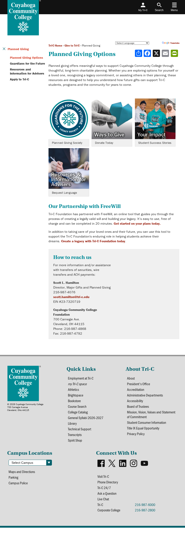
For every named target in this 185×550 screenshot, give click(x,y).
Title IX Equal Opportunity (143, 428)
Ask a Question (106, 493)
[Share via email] (165, 53)
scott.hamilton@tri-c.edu (71, 297)
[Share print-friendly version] (174, 53)
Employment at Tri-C (80, 378)
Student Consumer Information (146, 422)
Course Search (77, 406)
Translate (174, 43)
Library (72, 423)
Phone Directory (107, 482)
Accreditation (135, 389)
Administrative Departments (145, 395)
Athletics (73, 389)
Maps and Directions (22, 471)
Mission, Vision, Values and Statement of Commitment (151, 414)
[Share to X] (156, 53)
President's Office (138, 383)
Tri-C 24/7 (104, 487)
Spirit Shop (75, 440)
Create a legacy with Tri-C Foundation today (93, 241)
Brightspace (75, 395)
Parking (13, 477)
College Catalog (78, 412)
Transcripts (75, 434)
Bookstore (74, 400)
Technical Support (79, 428)
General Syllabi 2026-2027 (85, 417)
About (131, 378)
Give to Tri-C (72, 45)
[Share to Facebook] (147, 53)
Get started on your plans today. (137, 223)
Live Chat (103, 498)
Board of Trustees (138, 406)
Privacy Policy (136, 433)
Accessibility (135, 400)
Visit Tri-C (103, 476)
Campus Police (18, 482)
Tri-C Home (55, 45)
